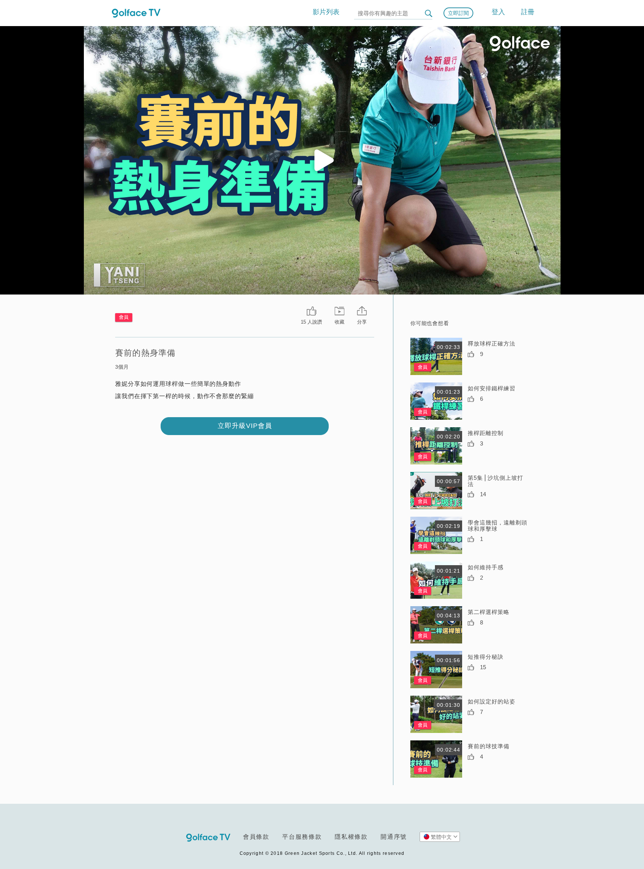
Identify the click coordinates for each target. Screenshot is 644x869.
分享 (362, 322)
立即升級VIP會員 (245, 425)
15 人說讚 (311, 322)
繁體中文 (441, 837)
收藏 (339, 322)
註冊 (527, 12)
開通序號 (394, 837)
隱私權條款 (351, 837)
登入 (498, 12)
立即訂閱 (458, 13)
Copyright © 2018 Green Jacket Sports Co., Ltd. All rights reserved (322, 853)
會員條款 (256, 837)
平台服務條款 (302, 837)
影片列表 (326, 12)
